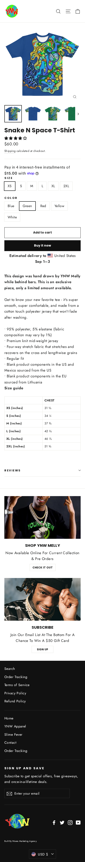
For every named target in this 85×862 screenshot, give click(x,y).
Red (43, 205)
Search (9, 668)
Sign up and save (24, 768)
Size (8, 178)
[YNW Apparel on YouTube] (78, 822)
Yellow (59, 205)
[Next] (78, 113)
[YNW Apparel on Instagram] (70, 822)
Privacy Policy (15, 693)
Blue (11, 205)
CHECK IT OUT (42, 567)
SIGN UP (42, 649)
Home (9, 718)
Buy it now (42, 245)
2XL (66, 185)
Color (11, 198)
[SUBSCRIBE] (42, 599)
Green (27, 205)
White (12, 217)
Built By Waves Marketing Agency (20, 841)
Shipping (9, 151)
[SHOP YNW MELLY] (42, 517)
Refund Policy (15, 701)
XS (10, 185)
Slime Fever (13, 734)
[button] (16, 138)
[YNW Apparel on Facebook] (54, 822)
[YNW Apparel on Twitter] (62, 822)
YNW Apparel (15, 726)
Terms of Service (17, 684)
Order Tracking (15, 676)
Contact (10, 742)
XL (53, 185)
